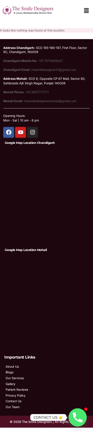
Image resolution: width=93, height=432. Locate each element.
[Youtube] (20, 132)
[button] (86, 10)
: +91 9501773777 (26, 92)
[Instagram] (32, 132)
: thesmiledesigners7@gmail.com (39, 69)
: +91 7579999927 (33, 61)
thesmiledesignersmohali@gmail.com (39, 101)
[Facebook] (8, 132)
